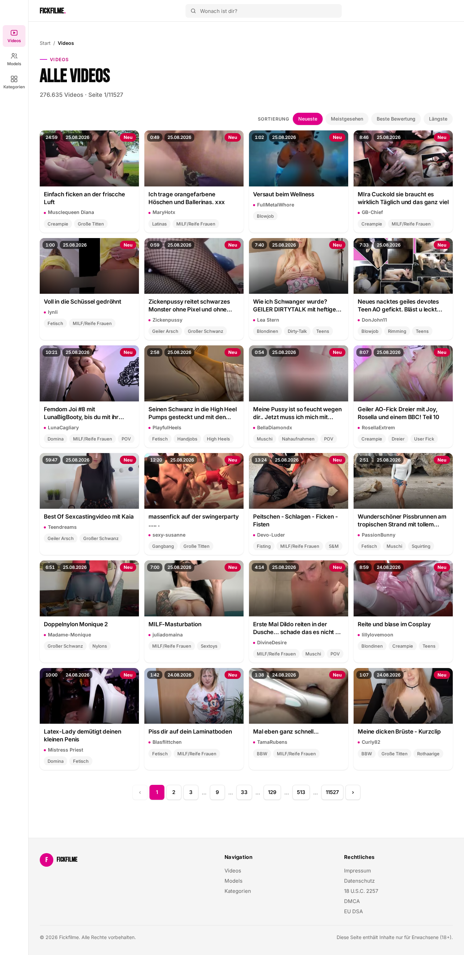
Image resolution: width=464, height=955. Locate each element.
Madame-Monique (69, 634)
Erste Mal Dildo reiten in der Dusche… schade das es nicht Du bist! (298, 628)
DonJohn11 (374, 320)
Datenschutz (359, 881)
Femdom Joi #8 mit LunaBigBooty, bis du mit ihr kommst (81, 413)
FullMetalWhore (275, 205)
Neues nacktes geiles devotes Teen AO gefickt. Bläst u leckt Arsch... (398, 305)
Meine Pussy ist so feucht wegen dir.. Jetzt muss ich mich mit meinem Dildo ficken (297, 413)
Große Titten (91, 224)
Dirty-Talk (297, 331)
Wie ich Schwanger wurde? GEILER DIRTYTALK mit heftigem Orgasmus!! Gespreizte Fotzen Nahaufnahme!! (297, 305)
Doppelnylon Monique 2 (76, 624)
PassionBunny (378, 535)
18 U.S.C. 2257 (361, 891)
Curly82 (371, 742)
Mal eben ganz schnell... (286, 731)
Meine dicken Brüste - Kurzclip (399, 731)
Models (14, 63)
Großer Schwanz (205, 331)
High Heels (218, 439)
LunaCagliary (63, 427)
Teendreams (62, 527)
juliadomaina (168, 634)
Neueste (307, 119)
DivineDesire (272, 642)
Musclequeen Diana (71, 212)
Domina (56, 439)
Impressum (357, 870)
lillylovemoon (377, 634)
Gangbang (163, 546)
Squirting (421, 546)
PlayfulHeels (167, 427)
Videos (14, 40)
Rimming (397, 331)
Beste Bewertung (396, 119)
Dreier (398, 439)
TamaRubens (272, 742)
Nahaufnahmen (298, 439)
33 (244, 792)
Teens (322, 331)
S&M (334, 546)
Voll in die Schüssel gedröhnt (82, 301)
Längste (438, 119)
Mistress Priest (65, 750)
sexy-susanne (169, 535)
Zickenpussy (167, 320)
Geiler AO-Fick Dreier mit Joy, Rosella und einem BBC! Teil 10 (398, 413)
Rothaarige (428, 753)
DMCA (352, 901)
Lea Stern (268, 320)
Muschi (264, 439)
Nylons (99, 646)
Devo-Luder (271, 535)
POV (126, 439)
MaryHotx (164, 212)
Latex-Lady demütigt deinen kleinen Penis (82, 735)
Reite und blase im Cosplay (394, 624)
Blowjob (265, 216)
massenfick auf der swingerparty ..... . (193, 520)
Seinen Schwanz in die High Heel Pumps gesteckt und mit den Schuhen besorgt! (192, 413)
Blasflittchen (167, 742)
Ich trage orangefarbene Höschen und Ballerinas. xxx (186, 198)
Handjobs (187, 439)
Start (45, 43)
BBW (262, 753)
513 (301, 792)
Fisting (264, 546)
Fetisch (55, 323)
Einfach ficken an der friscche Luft (84, 198)
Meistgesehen (347, 119)
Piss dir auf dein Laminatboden (190, 731)
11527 (332, 792)
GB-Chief (372, 212)
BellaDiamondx (274, 427)
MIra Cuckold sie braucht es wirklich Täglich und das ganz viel (403, 198)
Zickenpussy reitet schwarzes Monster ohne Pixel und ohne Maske (189, 305)
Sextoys (209, 646)
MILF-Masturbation (174, 624)
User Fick (424, 439)
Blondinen (267, 331)
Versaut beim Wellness (283, 194)
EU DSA (353, 911)
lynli (53, 312)
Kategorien (14, 86)
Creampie (58, 224)
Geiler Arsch (165, 331)
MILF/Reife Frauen (195, 224)
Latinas (159, 224)
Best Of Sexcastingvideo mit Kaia (89, 516)
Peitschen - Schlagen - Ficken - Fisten (295, 520)
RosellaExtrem (378, 427)
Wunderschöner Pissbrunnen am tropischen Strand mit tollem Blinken (402, 520)
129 (272, 792)
